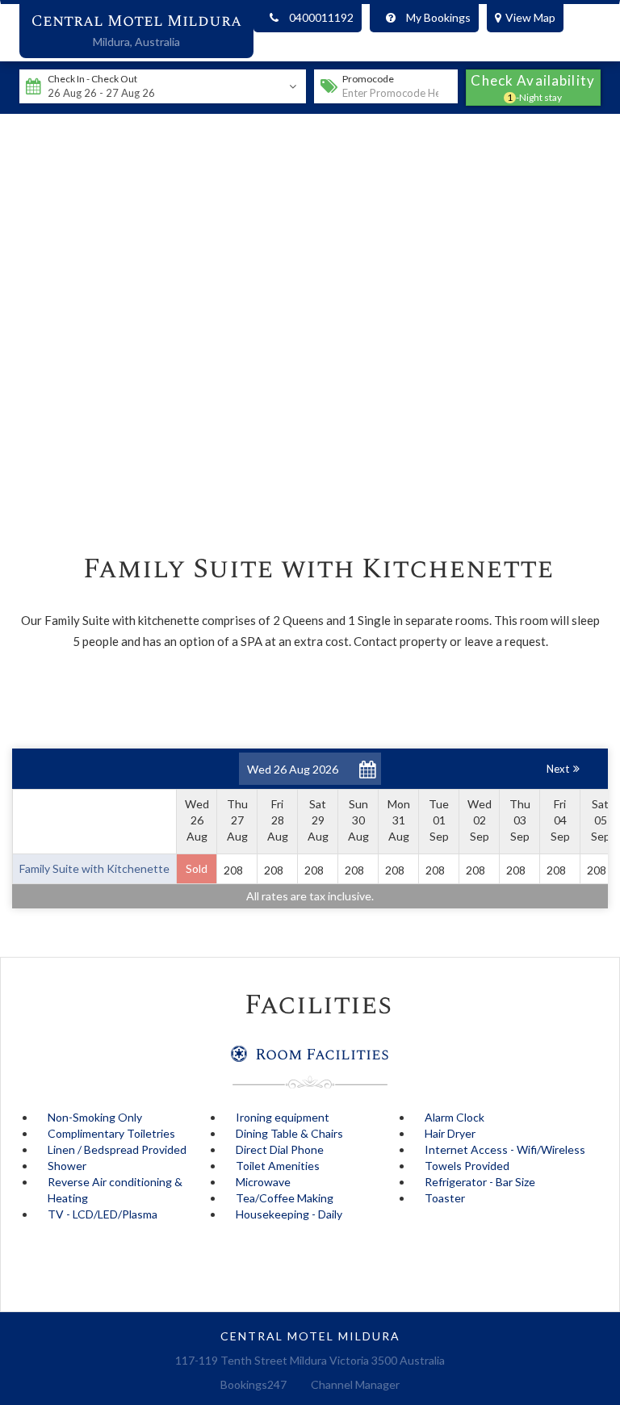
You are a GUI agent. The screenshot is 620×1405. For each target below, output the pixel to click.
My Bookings (438, 17)
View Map (530, 17)
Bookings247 (253, 1384)
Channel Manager (355, 1384)
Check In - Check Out (92, 79)
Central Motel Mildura (136, 21)
